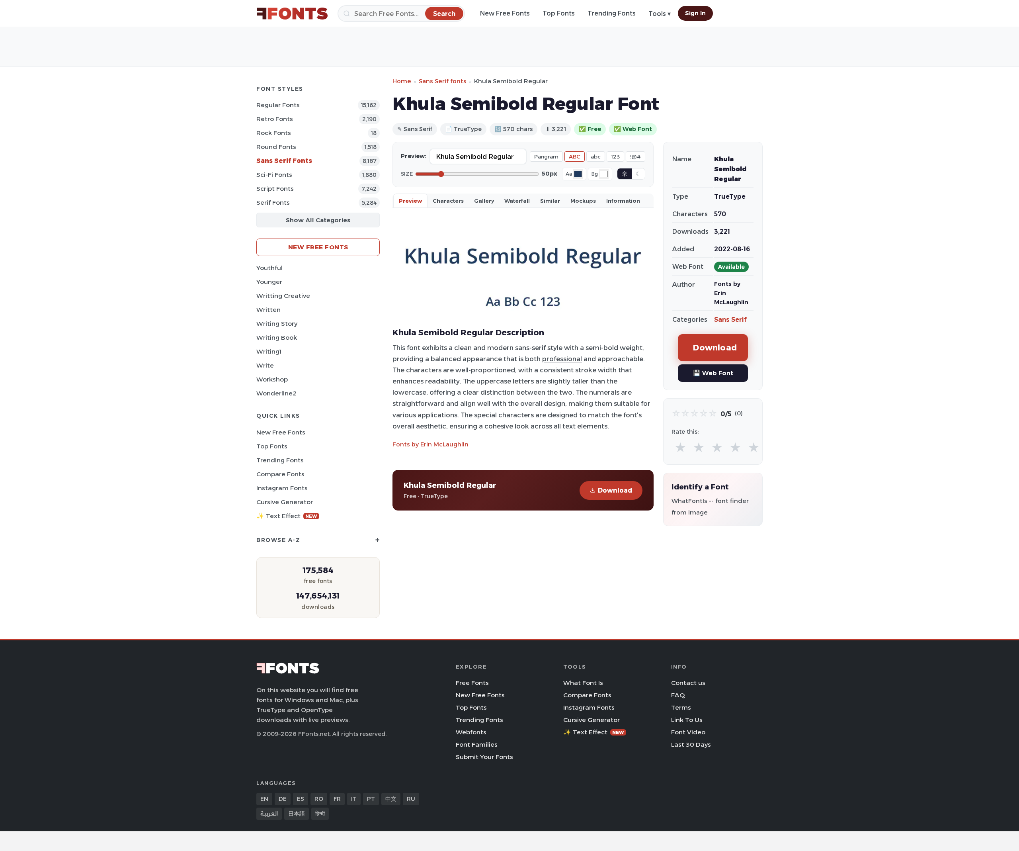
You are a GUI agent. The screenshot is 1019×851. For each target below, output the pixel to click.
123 (615, 156)
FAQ (678, 695)
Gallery (484, 201)
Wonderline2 (276, 393)
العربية (269, 813)
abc (596, 156)
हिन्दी (320, 813)
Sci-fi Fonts (274, 174)
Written (268, 309)
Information (623, 201)
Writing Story (276, 323)
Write (265, 365)
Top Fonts (559, 13)
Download (615, 490)
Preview (410, 201)
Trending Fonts (612, 13)
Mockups (583, 201)
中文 (390, 798)
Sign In (695, 13)
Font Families (477, 744)
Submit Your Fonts (484, 757)
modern (500, 348)
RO (318, 798)
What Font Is (583, 683)
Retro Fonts (274, 119)
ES (300, 798)
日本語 (296, 813)
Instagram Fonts (282, 488)
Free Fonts (472, 683)
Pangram (546, 156)
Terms (681, 707)
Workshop (272, 379)
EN (264, 798)
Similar (550, 201)
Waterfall (517, 201)
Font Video (688, 732)
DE (283, 798)
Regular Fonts (278, 105)
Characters (448, 201)
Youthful (269, 268)
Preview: (413, 156)
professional (562, 359)
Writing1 (268, 351)
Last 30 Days (691, 744)
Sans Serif (730, 319)
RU (411, 798)
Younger (269, 282)
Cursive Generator (284, 502)
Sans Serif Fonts (284, 160)
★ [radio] (680, 448)
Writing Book (276, 337)
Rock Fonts (273, 133)
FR (337, 798)
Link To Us (687, 720)
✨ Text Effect (286, 516)
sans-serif (530, 348)
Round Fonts (276, 147)
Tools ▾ (659, 14)
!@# (635, 156)
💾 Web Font (713, 373)
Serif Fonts (273, 202)
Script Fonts (275, 188)
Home (401, 81)
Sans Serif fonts (443, 81)
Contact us (688, 683)
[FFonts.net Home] (292, 13)
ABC (574, 156)
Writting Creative (283, 295)
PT (371, 798)
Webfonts (471, 732)
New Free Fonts (505, 13)
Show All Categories (318, 220)
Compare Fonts (280, 474)
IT (354, 798)
